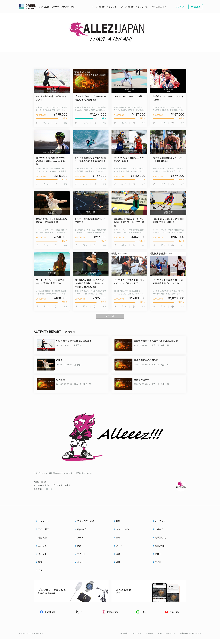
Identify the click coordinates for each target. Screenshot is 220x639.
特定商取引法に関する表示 (190, 633)
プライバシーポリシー (166, 633)
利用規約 (149, 633)
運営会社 (37, 489)
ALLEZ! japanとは (41, 485)
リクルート (136, 633)
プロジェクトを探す (61, 485)
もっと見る (110, 316)
